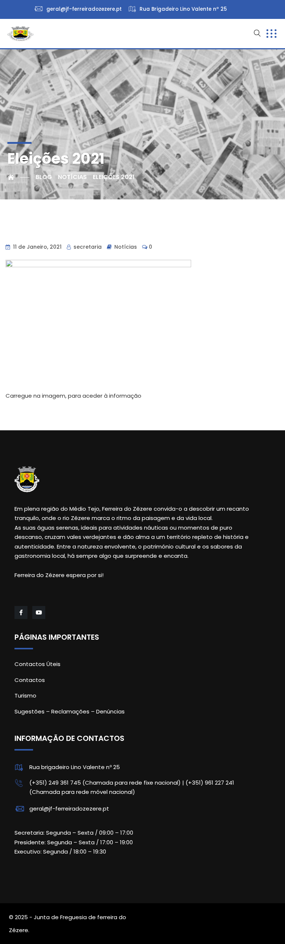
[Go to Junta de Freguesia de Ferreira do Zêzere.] (18, 177)
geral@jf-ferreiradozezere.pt (69, 808)
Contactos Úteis (37, 664)
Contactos (29, 680)
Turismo (25, 695)
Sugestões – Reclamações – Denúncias (69, 711)
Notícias (125, 247)
